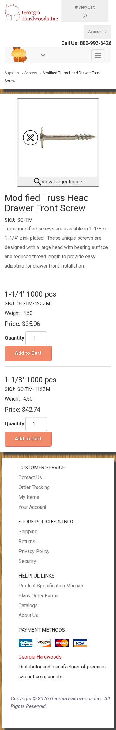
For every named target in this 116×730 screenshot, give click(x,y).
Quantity (14, 338)
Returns (27, 541)
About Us (28, 615)
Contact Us (30, 477)
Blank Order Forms (39, 596)
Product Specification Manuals (51, 586)
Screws (30, 73)
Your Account (32, 507)
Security (27, 561)
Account (96, 32)
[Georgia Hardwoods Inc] (31, 12)
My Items (29, 497)
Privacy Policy (34, 551)
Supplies (12, 73)
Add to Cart (28, 353)
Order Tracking (34, 487)
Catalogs (28, 605)
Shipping (28, 532)
